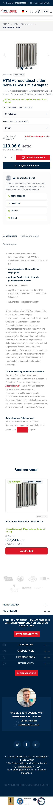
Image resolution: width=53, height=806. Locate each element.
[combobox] (25, 11)
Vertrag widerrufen (26, 673)
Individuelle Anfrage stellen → (37, 137)
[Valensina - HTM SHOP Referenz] (32, 578)
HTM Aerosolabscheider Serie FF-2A (24, 521)
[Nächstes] (48, 55)
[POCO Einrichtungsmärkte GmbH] (26, 588)
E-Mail (14, 218)
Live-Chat (15, 203)
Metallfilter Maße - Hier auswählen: (18, 107)
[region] (26, 55)
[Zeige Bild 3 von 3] (31, 68)
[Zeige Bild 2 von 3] (26, 68)
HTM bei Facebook (26, 744)
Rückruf (14, 211)
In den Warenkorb (35, 157)
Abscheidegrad (12, 386)
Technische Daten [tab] (29, 236)
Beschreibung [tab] (10, 236)
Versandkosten (25, 766)
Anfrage (22, 430)
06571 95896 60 (18, 196)
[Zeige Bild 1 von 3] (22, 68)
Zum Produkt (26, 551)
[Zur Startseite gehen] (8, 11)
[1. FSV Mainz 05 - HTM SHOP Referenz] (20, 578)
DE (27, 11)
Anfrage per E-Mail (28, 725)
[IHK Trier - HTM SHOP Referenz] (45, 578)
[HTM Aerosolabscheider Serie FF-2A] (26, 495)
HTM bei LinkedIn (36, 744)
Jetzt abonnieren (26, 634)
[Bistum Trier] (14, 588)
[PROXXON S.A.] (39, 588)
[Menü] (51, 11)
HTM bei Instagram (17, 744)
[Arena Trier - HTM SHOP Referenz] (8, 578)
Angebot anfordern (29, 165)
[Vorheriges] (5, 55)
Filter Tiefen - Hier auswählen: (16, 121)
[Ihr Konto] (31, 11)
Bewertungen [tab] (10, 244)
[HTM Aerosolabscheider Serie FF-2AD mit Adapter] (26, 55)
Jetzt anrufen (29, 721)
